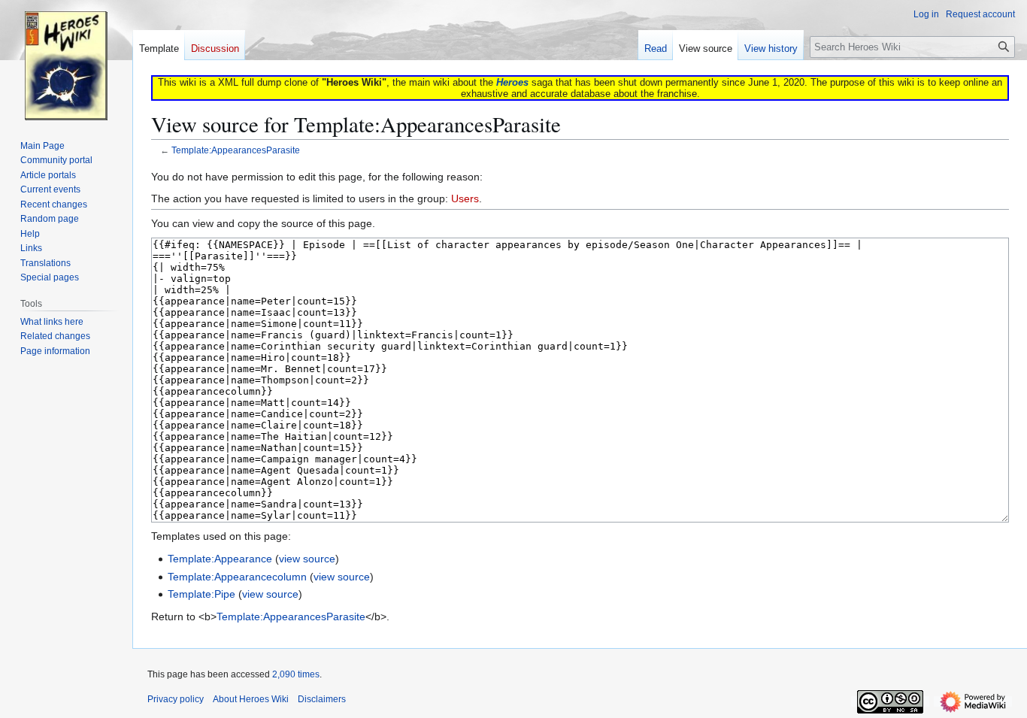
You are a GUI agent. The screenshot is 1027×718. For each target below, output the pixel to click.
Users (465, 198)
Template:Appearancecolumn (237, 577)
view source (307, 559)
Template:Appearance (220, 559)
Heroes (512, 82)
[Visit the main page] (66, 60)
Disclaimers (322, 699)
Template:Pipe (201, 594)
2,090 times (296, 674)
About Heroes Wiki (251, 699)
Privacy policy (175, 699)
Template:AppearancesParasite (235, 150)
